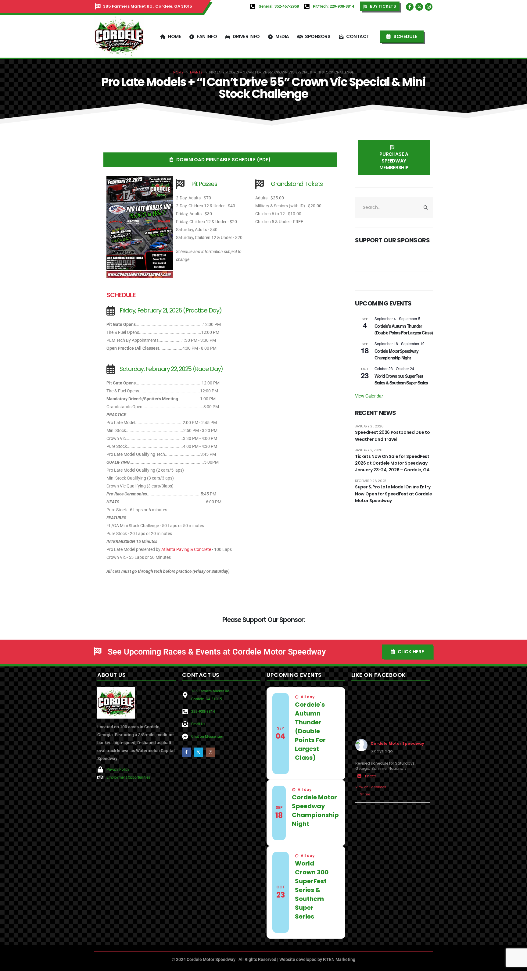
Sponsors (317, 36)
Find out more (311, 769)
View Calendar (369, 396)
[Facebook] (410, 7)
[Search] (426, 207)
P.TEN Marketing (339, 959)
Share (365, 794)
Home (174, 36)
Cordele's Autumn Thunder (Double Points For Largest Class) (310, 731)
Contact (357, 36)
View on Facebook (370, 786)
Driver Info (246, 36)
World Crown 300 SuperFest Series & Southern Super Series (401, 379)
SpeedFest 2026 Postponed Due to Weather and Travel (392, 435)
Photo (370, 776)
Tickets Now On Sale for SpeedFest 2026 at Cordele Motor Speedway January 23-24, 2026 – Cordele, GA (392, 463)
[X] (419, 7)
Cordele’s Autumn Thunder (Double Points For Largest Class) (403, 329)
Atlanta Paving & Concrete (186, 549)
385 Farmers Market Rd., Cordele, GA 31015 (147, 6)
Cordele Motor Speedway (397, 743)
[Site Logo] (119, 36)
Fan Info (207, 36)
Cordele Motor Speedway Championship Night (396, 354)
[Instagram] (428, 7)
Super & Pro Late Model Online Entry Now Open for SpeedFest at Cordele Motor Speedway (393, 494)
